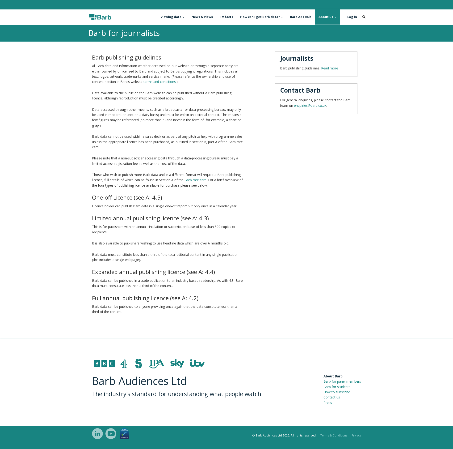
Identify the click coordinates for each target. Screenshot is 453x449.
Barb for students (336, 387)
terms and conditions (159, 81)
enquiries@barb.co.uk (310, 105)
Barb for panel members (342, 381)
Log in (352, 17)
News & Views (202, 17)
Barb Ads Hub (300, 17)
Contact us (331, 397)
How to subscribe (336, 392)
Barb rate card (195, 180)
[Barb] (109, 17)
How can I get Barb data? (260, 17)
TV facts (226, 17)
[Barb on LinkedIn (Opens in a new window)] (97, 433)
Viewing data (171, 17)
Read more (329, 68)
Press (327, 402)
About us (326, 17)
